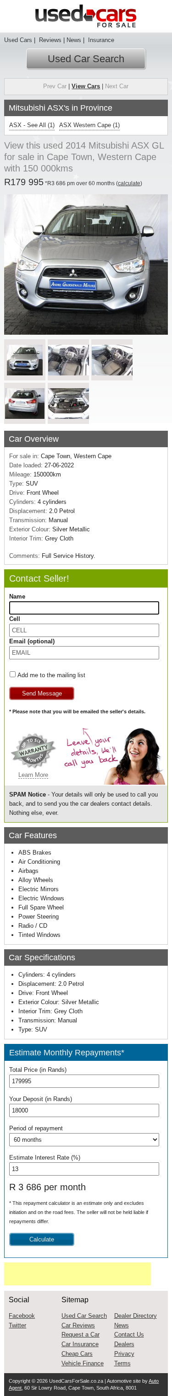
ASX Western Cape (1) (89, 125)
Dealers (124, 1344)
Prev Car (55, 86)
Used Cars (18, 40)
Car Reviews (78, 1325)
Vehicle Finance (82, 1363)
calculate (129, 183)
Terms (122, 1363)
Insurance (100, 40)
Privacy (124, 1353)
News (74, 40)
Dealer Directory (135, 1315)
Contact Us (129, 1334)
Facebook (22, 1315)
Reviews (49, 40)
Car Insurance (80, 1344)
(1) (32, 125)
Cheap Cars (77, 1353)
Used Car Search (86, 58)
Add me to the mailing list (51, 675)
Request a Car (80, 1334)
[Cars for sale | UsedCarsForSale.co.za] (85, 16)
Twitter (17, 1325)
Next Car (116, 86)
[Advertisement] (77, 1273)
